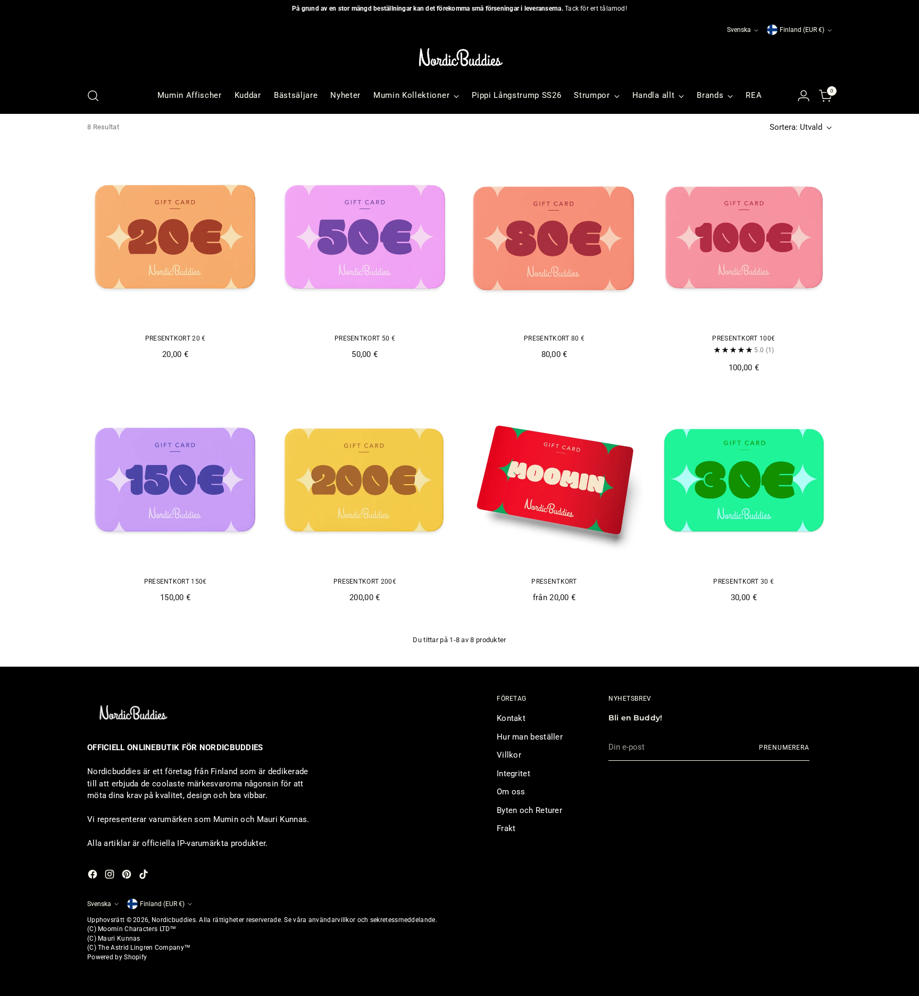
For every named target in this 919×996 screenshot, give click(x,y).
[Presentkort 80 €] (554, 237)
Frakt (506, 828)
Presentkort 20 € (175, 338)
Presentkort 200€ (364, 581)
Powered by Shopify (117, 957)
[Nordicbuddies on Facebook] (93, 876)
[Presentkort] (554, 480)
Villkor (509, 755)
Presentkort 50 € (365, 338)
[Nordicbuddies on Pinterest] (127, 876)
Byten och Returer (529, 810)
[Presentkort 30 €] (744, 480)
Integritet (513, 773)
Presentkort (554, 581)
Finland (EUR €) (802, 30)
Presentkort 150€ (175, 581)
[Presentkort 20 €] (175, 237)
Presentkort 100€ (743, 338)
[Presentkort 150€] (175, 480)
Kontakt (511, 718)
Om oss (511, 791)
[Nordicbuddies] (459, 57)
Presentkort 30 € (743, 581)
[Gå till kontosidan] (803, 95)
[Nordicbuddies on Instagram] (110, 876)
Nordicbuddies (174, 920)
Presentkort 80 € (554, 338)
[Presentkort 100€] (744, 237)
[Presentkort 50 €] (365, 237)
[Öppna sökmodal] (93, 95)
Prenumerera (784, 747)
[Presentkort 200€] (365, 480)
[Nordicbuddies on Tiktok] (144, 876)
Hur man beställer (530, 737)
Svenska (739, 30)
